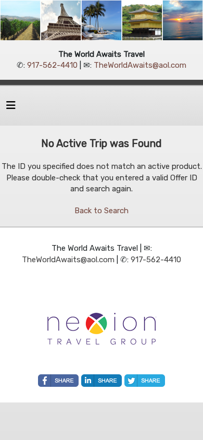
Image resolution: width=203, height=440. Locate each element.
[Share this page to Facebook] (58, 380)
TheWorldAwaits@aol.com (140, 65)
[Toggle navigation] (11, 108)
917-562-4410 (52, 65)
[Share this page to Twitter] (144, 380)
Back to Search (101, 210)
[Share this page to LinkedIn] (101, 380)
